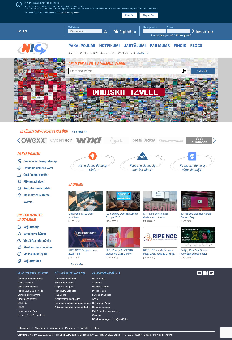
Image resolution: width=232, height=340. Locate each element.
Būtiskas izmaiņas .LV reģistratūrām (110, 319)
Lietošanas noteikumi (65, 278)
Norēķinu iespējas (101, 307)
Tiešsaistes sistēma (36, 195)
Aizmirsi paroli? (183, 35)
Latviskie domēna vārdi (38, 168)
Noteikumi (109, 45)
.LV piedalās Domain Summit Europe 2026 (122, 215)
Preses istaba (99, 291)
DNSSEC (22, 303)
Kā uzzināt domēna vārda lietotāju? (192, 167)
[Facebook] (206, 274)
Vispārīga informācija (37, 240)
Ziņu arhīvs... (78, 264)
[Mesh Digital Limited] (144, 140)
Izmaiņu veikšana (34, 234)
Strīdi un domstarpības (37, 247)
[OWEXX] (34, 140)
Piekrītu (129, 15)
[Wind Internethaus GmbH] (89, 140)
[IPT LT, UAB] (116, 140)
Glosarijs (96, 315)
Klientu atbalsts (33, 181)
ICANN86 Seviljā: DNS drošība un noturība (156, 215)
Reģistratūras (32, 261)
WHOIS (180, 45)
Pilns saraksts (79, 131)
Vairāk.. (28, 202)
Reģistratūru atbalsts (37, 188)
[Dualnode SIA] (199, 140)
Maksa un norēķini (35, 254)
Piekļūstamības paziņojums (105, 311)
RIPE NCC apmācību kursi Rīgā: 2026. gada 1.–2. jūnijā (158, 252)
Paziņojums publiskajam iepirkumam (73, 303)
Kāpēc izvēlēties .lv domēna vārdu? (142, 167)
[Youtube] (200, 274)
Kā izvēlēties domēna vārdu (92, 167)
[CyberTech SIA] (61, 140)
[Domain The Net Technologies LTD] (171, 140)
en (25, 31)
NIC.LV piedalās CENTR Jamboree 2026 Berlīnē (119, 252)
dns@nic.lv (142, 53)
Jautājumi (135, 45)
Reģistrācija (31, 227)
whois (95, 299)
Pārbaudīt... (202, 71)
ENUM (20, 307)
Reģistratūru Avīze (101, 303)
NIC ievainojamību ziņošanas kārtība (73, 307)
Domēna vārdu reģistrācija (40, 161)
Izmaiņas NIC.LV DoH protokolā (80, 215)
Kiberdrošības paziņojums (67, 299)
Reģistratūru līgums (64, 286)
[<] (18, 141)
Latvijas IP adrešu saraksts (30, 315)
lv (19, 31)
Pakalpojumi (81, 45)
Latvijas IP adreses (101, 295)
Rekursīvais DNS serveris (30, 291)
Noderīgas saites (100, 286)
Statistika (97, 282)
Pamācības (60, 295)
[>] (214, 141)
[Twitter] (212, 274)
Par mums (160, 45)
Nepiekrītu (148, 15)
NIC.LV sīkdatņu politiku (68, 13)
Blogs (196, 45)
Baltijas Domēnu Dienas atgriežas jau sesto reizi (194, 252)
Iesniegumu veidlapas (65, 291)
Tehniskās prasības (64, 282)
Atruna (169, 335)
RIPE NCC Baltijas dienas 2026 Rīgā (82, 252)
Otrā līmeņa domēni (35, 175)
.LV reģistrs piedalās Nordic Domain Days (196, 215)
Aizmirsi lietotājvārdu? (162, 35)
